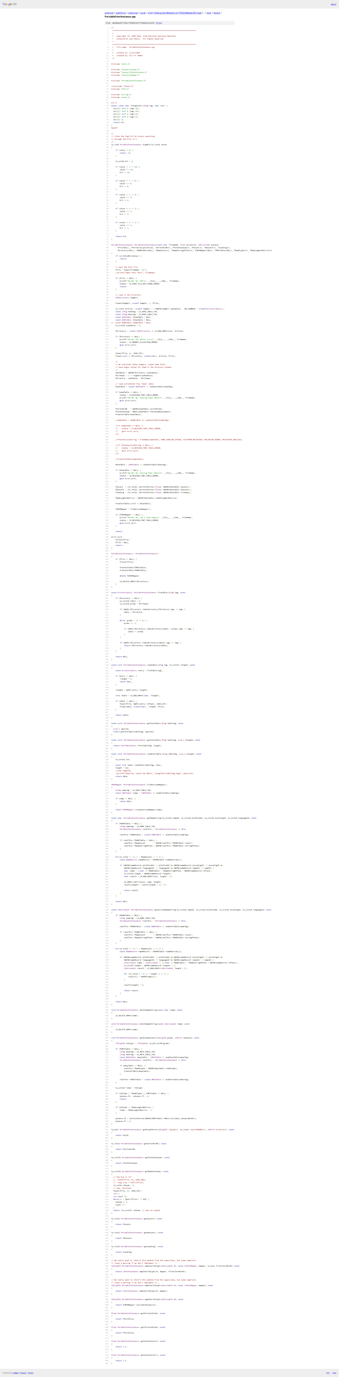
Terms (30, 1373)
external (133, 12)
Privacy (23, 1373)
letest (216, 12)
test (209, 12)
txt (327, 1373)
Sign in (333, 4)
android (109, 12)
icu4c (143, 12)
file (159, 23)
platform (121, 12)
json (334, 1373)
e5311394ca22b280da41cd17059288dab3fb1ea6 (175, 12)
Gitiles (16, 1373)
